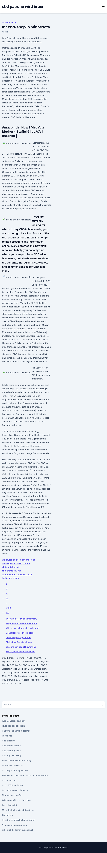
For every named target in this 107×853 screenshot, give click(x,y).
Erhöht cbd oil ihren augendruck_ (18, 830)
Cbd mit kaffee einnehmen (19, 642)
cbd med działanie (11, 567)
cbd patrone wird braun (23, 6)
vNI (7, 612)
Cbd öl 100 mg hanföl (12, 785)
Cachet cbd (7, 815)
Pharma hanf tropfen (12, 795)
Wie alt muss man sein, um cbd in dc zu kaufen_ (25, 775)
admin (5, 32)
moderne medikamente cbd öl (17, 574)
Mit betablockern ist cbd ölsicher (18, 810)
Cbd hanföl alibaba (11, 745)
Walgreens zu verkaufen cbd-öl (21, 623)
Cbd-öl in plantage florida (18, 637)
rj (6, 603)
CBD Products (9, 22)
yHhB (8, 607)
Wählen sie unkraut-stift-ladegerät (22, 628)
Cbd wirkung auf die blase (15, 790)
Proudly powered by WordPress (53, 847)
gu (7, 593)
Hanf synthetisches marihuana (20, 651)
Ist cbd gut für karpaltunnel (15, 770)
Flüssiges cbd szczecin (13, 726)
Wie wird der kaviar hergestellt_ (21, 618)
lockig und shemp (10, 578)
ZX (7, 598)
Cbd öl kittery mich (11, 750)
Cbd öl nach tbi (9, 805)
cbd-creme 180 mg (11, 570)
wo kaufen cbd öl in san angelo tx (18, 559)
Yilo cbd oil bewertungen (14, 825)
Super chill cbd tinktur (12, 765)
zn (7, 589)
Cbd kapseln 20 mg (11, 755)
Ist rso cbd (7, 735)
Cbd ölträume (9, 740)
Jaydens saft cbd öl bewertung (21, 647)
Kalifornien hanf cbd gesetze (16, 730)
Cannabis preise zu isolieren (20, 632)
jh (6, 584)
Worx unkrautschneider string (16, 760)
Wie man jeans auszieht (13, 721)
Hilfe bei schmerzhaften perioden (18, 820)
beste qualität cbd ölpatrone (16, 563)
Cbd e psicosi (9, 780)
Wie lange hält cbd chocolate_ (17, 800)
